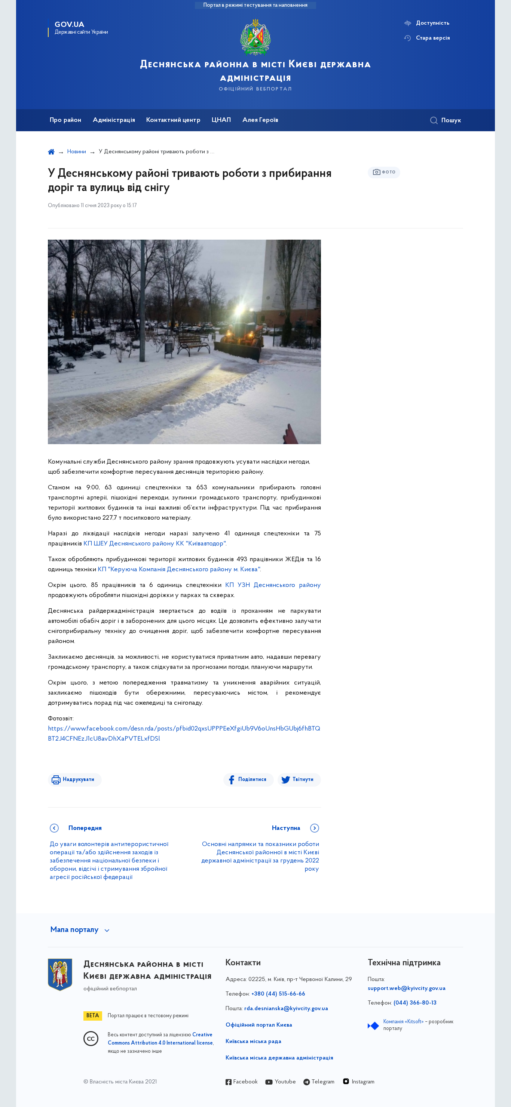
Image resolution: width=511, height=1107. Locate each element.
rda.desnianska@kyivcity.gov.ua (286, 1009)
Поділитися (252, 779)
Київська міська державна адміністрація (279, 1058)
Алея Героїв (260, 120)
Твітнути (303, 779)
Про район (66, 120)
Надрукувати (78, 779)
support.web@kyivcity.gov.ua (407, 988)
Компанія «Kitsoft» (403, 1022)
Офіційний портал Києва (259, 1025)
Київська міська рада (253, 1042)
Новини (76, 152)
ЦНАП (221, 120)
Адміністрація (114, 120)
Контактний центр (173, 120)
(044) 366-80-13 (415, 1003)
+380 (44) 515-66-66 (278, 994)
